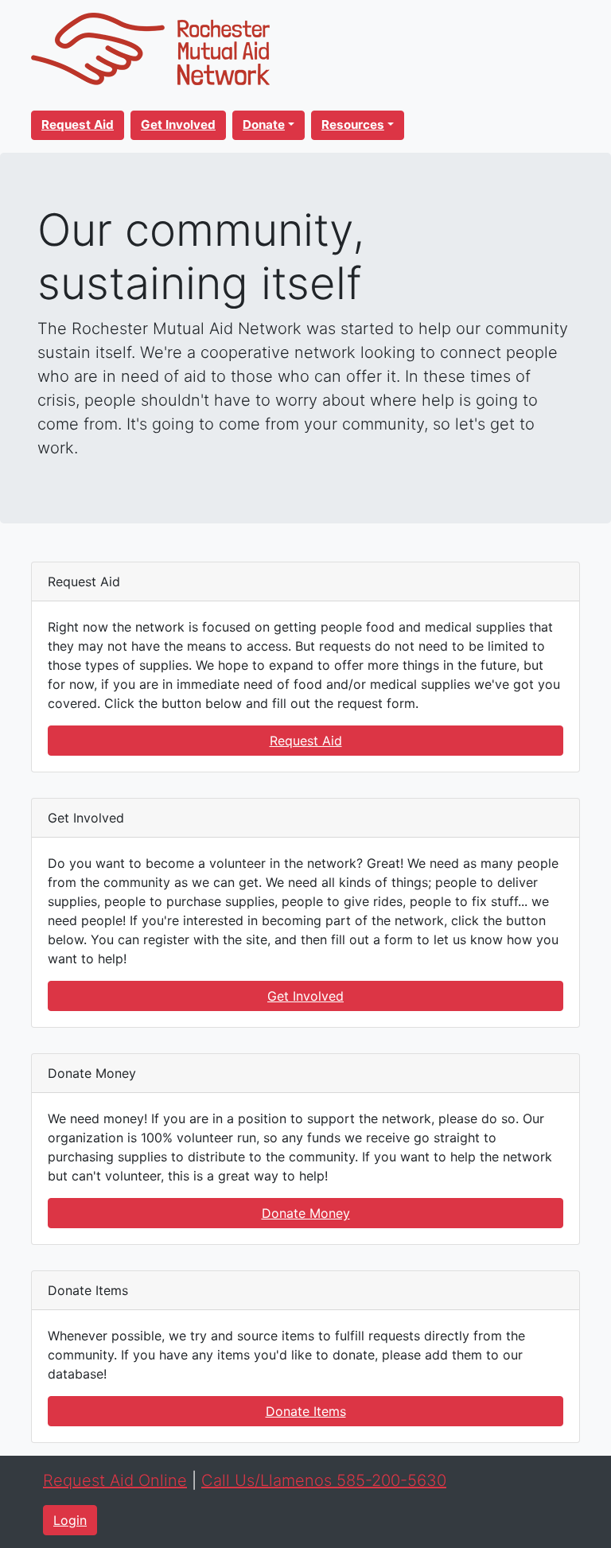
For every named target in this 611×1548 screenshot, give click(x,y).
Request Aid (306, 741)
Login (70, 1520)
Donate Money (306, 1213)
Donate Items (306, 1411)
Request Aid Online (115, 1480)
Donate (264, 124)
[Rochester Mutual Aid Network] (150, 48)
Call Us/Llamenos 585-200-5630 (323, 1480)
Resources (352, 124)
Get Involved (305, 996)
